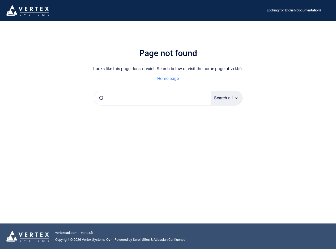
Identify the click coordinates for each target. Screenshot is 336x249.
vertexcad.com (66, 233)
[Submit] (101, 98)
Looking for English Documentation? (294, 10)
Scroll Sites (141, 240)
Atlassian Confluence (169, 240)
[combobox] (152, 98)
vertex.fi (87, 233)
